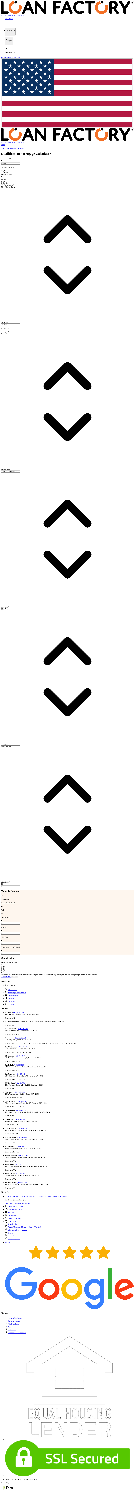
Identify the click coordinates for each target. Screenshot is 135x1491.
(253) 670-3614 (23, 1155)
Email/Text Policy (14, 1224)
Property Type (6, 469)
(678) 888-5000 (19, 1065)
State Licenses (12, 1215)
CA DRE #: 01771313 (15, 1206)
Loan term (5, 607)
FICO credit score (7, 185)
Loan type (5, 332)
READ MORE (6, 977)
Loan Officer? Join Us (15, 1209)
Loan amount (6, 159)
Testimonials (12, 1330)
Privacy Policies (13, 1221)
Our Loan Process (14, 1321)
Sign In (3, 57)
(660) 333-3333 (20, 1038)
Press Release (12, 1236)
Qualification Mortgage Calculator (12, 148)
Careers (10, 1233)
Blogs (9, 1327)
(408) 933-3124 (21, 1074)
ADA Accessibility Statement (17, 1230)
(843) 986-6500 (22, 1137)
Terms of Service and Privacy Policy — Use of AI (24, 1227)
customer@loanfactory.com (17, 993)
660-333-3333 (12, 990)
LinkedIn (11, 1004)
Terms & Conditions (14, 1218)
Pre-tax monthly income (9, 962)
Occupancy (5, 744)
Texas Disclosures (14, 1239)
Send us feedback (13, 996)
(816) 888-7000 (22, 1101)
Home (3, 145)
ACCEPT (14, 977)
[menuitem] (10, 31)
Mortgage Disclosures (15, 1318)
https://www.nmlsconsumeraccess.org (17, 1203)
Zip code (4, 322)
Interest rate (5, 882)
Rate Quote (9, 19)
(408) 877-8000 (20, 1056)
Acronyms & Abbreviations (17, 1333)
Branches (11, 1212)
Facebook (11, 998)
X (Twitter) (11, 1001)
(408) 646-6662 (23, 1047)
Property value (6, 174)
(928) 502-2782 (18, 1012)
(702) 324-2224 (22, 1128)
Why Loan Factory (14, 1324)
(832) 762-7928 (20, 1146)
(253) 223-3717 (20, 1164)
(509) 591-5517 (21, 1173)
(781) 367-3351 (20, 1092)
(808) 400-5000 (20, 1083)
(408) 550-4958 (23, 1029)
